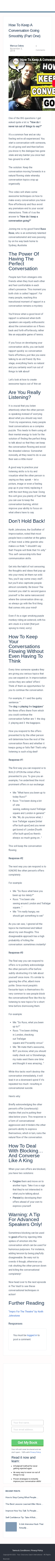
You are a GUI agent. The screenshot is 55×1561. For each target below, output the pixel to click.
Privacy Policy (35, 1452)
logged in (32, 1335)
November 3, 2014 (16, 49)
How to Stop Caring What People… (22, 1497)
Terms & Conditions (21, 1550)
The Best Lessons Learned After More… (24, 1504)
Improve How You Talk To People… (22, 1510)
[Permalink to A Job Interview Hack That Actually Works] (11, 1527)
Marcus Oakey (17, 46)
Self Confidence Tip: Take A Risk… (21, 1517)
